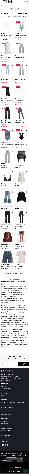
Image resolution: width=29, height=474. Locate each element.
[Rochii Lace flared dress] (21, 177)
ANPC (2, 409)
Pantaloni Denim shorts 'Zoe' (7, 267)
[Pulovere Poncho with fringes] (21, 156)
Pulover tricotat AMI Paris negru (20, 206)
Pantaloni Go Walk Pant (20, 123)
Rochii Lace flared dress (20, 186)
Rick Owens (4, 98)
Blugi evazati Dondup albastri (7, 79)
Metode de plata (6, 430)
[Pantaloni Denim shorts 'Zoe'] (7, 257)
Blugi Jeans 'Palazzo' (7, 206)
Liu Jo (17, 163)
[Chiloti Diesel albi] (7, 26)
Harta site (4, 395)
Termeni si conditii (6, 388)
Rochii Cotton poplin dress (6, 58)
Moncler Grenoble (20, 224)
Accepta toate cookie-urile (14, 464)
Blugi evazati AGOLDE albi (21, 101)
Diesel (3, 33)
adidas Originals (5, 244)
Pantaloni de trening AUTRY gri (20, 58)
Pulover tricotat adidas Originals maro (7, 247)
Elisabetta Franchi (6, 224)
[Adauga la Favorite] (12, 21)
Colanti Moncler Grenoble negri (19, 226)
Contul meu (4, 421)
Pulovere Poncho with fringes (21, 166)
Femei (2, 5)
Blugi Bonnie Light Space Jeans (6, 166)
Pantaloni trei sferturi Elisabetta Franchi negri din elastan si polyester (6, 226)
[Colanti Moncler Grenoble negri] (21, 217)
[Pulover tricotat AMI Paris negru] (21, 197)
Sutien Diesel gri (5, 186)
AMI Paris (18, 204)
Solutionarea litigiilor (8, 412)
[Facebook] (3, 444)
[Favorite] (22, 2)
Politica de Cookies (7, 393)
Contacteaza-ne (6, 405)
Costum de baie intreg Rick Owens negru (21, 144)
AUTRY (17, 55)
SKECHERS (18, 120)
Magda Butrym (5, 142)
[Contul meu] (25, 2)
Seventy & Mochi (6, 264)
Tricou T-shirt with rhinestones (19, 267)
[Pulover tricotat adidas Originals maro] (7, 237)
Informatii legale (6, 414)
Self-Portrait (18, 183)
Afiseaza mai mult (15, 279)
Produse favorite (6, 428)
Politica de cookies (11, 457)
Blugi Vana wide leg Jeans (6, 123)
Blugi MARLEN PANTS (19, 79)
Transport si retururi (8, 433)
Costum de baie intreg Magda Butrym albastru (7, 144)
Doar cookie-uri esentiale (14, 467)
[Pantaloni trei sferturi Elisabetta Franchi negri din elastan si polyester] (7, 217)
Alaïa (2, 55)
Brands (3, 386)
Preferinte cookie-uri (14, 471)
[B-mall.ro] (9, 1)
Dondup (3, 77)
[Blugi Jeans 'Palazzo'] (7, 197)
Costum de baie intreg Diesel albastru (21, 36)
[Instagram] (7, 444)
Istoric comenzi (6, 426)
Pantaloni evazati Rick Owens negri (7, 101)
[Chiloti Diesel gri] (21, 237)
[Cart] (27, 2)
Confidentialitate (6, 391)
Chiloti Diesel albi (6, 35)
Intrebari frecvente (7, 407)
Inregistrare (5, 423)
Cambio (3, 204)
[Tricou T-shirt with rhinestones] (21, 257)
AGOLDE (17, 98)
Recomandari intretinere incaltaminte (12, 402)
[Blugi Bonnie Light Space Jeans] (7, 156)
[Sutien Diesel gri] (7, 177)
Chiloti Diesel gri (19, 246)
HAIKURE (4, 163)
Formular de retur (7, 435)
